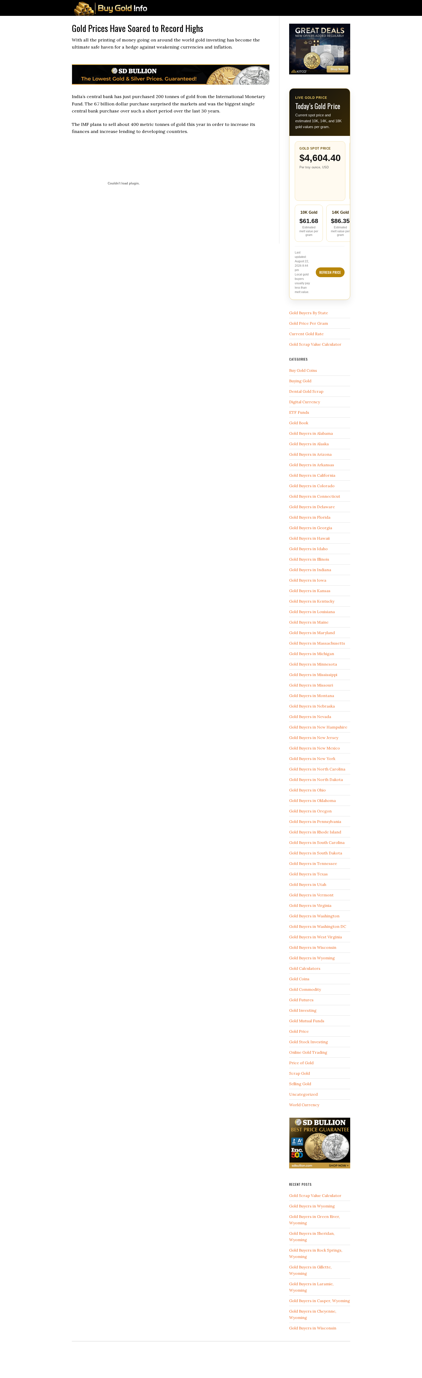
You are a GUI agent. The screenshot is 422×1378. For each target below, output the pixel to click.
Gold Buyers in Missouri (311, 685)
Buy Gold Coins (303, 370)
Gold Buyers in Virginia (310, 905)
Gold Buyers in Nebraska (312, 706)
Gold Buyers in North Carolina (317, 769)
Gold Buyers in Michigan (311, 653)
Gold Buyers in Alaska (309, 443)
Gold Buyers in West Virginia (315, 936)
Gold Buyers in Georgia (310, 527)
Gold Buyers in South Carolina (317, 842)
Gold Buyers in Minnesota (313, 664)
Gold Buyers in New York (312, 758)
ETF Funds (299, 412)
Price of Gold (301, 1062)
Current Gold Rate (306, 333)
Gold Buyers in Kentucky (311, 601)
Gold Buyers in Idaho (308, 548)
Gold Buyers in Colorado (312, 485)
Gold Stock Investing (308, 1041)
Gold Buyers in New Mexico (314, 748)
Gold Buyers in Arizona (310, 454)
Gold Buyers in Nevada (310, 716)
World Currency (304, 1104)
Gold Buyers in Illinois (309, 559)
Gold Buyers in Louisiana (312, 611)
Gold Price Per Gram (308, 323)
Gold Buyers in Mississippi (313, 674)
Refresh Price (330, 272)
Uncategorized (303, 1094)
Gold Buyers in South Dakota (315, 853)
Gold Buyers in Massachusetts (317, 643)
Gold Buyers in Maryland (312, 632)
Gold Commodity (305, 989)
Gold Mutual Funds (306, 1020)
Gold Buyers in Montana (311, 695)
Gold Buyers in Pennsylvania (315, 821)
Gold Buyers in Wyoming (312, 957)
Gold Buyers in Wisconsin (312, 947)
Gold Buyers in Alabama (311, 433)
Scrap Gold (299, 1073)
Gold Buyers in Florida (309, 517)
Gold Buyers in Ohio (307, 790)
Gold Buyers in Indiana (310, 569)
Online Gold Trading (308, 1052)
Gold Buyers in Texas (308, 873)
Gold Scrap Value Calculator (315, 344)
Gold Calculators (304, 968)
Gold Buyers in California (312, 475)
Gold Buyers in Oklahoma (312, 800)
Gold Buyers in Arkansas (311, 464)
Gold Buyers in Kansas (309, 590)
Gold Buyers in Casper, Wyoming (319, 1300)
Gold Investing (302, 1010)
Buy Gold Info (111, 8)
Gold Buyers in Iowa (307, 580)
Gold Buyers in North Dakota (316, 779)
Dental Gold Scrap (306, 391)
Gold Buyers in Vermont (311, 894)
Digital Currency (304, 401)
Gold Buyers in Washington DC (317, 926)
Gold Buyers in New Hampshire (318, 727)
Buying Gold (300, 380)
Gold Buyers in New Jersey (313, 737)
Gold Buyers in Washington (314, 915)
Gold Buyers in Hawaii (309, 538)
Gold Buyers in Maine (308, 622)
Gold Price (299, 1031)
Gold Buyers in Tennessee (313, 863)
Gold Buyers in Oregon (310, 811)
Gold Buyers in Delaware (312, 506)
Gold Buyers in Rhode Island (315, 832)
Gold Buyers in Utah (307, 884)
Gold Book (298, 422)
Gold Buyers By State (308, 312)
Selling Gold (300, 1083)
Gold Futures (301, 999)
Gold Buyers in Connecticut (314, 496)
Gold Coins (299, 978)
